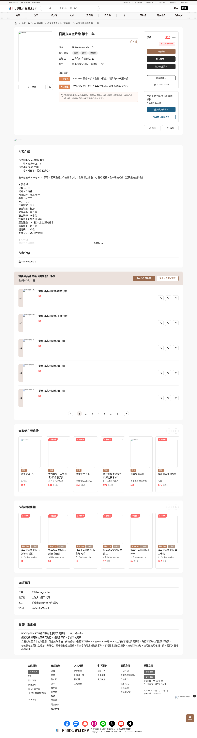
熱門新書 (78, 671)
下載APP (161, 3)
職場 (76, 53)
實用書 (54, 688)
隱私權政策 (126, 692)
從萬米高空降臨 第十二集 (87, 23)
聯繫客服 (184, 3)
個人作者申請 (34, 689)
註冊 (184, 8)
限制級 (54, 700)
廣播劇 (93, 53)
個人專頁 (32, 680)
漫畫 (53, 675)
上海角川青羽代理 (81, 58)
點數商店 (55, 709)
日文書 (54, 692)
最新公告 (101, 671)
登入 (176, 8)
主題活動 (78, 683)
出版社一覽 (79, 675)
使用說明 (126, 3)
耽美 (84, 53)
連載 (53, 671)
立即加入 (33, 671)
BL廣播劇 (38, 23)
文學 (53, 683)
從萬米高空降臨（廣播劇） (59, 23)
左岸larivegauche (81, 47)
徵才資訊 (125, 683)
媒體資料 (125, 679)
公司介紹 (125, 671)
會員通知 (32, 684)
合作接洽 (149, 677)
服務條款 (125, 688)
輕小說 (54, 679)
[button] (70, 413)
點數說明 (149, 3)
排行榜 (77, 679)
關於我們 (172, 3)
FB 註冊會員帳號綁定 (37, 693)
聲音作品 (26, 23)
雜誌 (53, 696)
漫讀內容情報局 (128, 675)
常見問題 (138, 3)
